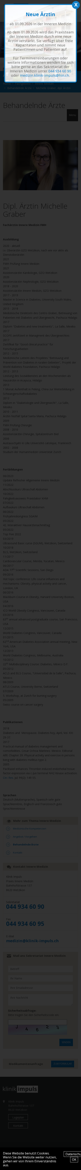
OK (74, 1159)
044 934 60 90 (59, 71)
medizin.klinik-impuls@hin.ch (44, 75)
